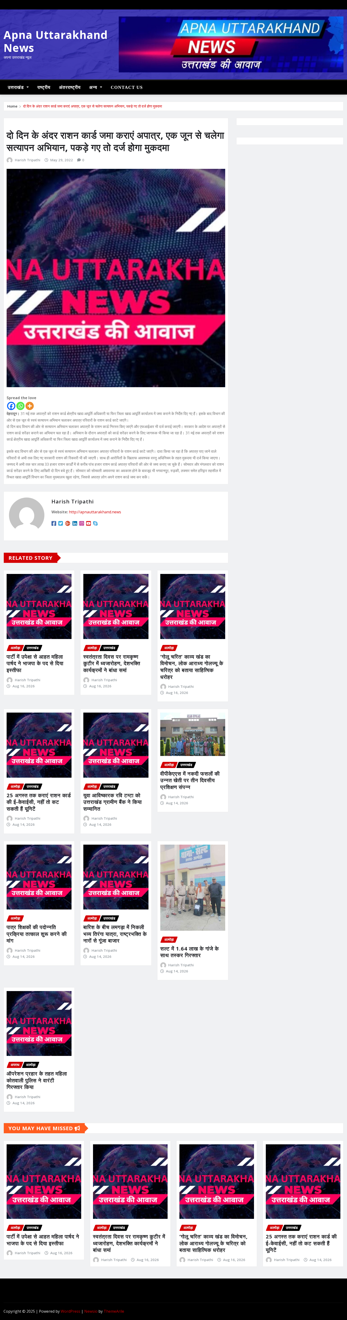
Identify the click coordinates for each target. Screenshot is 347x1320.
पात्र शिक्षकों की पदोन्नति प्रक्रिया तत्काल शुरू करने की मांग (37, 933)
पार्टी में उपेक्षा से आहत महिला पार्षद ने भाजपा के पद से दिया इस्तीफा (35, 663)
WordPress (70, 1311)
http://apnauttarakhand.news (95, 512)
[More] (29, 406)
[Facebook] (11, 406)
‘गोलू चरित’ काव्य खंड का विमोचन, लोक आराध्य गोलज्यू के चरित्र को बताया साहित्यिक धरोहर (191, 666)
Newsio (90, 1311)
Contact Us (127, 87)
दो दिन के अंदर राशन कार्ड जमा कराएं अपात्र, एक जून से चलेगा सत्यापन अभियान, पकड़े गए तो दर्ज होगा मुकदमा (92, 106)
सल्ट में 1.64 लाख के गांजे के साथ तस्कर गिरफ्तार (189, 952)
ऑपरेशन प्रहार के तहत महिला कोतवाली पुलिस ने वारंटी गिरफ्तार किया (37, 1080)
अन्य (94, 87)
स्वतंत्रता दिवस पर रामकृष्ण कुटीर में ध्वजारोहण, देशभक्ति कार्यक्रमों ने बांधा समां (111, 663)
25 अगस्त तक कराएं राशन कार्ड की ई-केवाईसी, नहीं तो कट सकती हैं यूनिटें (39, 802)
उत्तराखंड (16, 87)
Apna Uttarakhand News (56, 41)
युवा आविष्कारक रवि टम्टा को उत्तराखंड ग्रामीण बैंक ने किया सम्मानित (112, 802)
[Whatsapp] (20, 406)
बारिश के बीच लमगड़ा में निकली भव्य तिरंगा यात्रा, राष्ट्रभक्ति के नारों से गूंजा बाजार (115, 933)
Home (12, 106)
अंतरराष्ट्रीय (70, 87)
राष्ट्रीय (44, 87)
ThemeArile (114, 1311)
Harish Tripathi (27, 160)
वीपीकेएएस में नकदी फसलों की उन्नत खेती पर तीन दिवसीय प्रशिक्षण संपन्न (190, 780)
